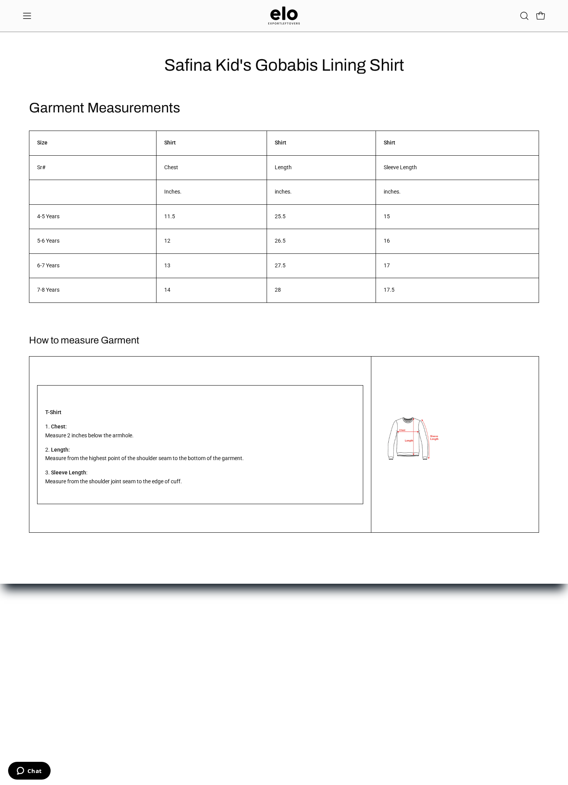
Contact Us (36, 638)
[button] (524, 16)
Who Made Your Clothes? (268, 684)
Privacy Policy (147, 684)
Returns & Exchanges (156, 661)
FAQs (137, 695)
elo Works (34, 649)
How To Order (147, 638)
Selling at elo (38, 661)
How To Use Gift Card (156, 649)
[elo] (284, 16)
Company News (257, 672)
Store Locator (254, 638)
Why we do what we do (265, 649)
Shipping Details (150, 672)
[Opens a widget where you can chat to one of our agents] (29, 771)
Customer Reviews (260, 661)
